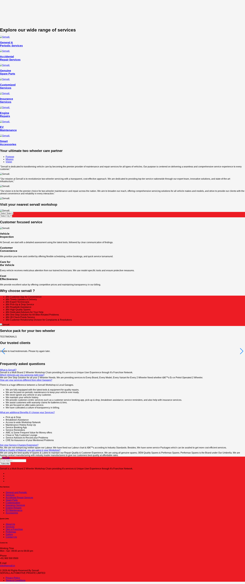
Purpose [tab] (10, 156)
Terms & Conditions (15, 580)
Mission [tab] (9, 159)
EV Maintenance (14, 510)
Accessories (12, 513)
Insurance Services (15, 505)
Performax (11, 532)
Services (10, 495)
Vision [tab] (9, 162)
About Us (10, 524)
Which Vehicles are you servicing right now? (22, 375)
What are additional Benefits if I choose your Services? (27, 412)
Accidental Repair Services (19, 497)
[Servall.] (5, 458)
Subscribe (5, 464)
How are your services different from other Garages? (26, 380)
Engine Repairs (13, 508)
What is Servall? (8, 370)
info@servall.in (7, 565)
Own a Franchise (14, 529)
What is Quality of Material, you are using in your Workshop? (30, 450)
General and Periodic (16, 492)
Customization (13, 502)
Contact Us (11, 537)
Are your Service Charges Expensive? (19, 445)
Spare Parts (12, 500)
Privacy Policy (13, 578)
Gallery (9, 534)
